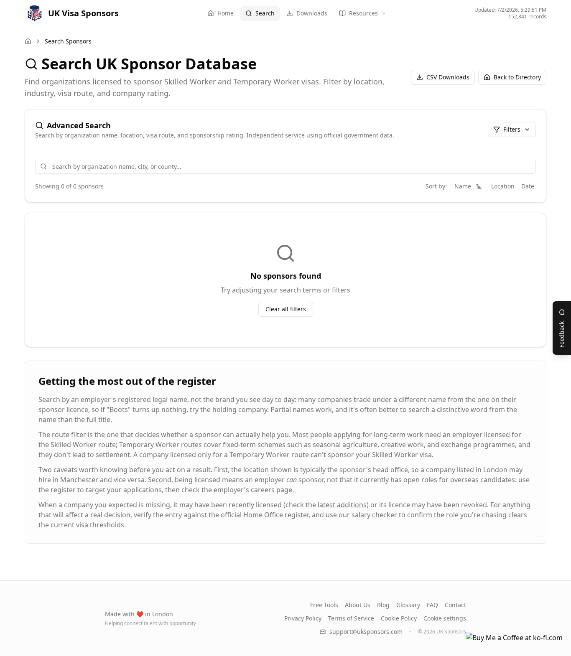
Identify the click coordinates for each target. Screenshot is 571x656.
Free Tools (324, 605)
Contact (455, 605)
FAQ (432, 605)
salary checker (374, 514)
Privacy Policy (302, 618)
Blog (383, 605)
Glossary (408, 605)
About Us (357, 605)
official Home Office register (264, 514)
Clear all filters (285, 309)
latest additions (342, 504)
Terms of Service (351, 618)
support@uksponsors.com (366, 632)
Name (462, 186)
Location (503, 186)
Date (527, 186)
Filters (511, 129)
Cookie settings (444, 618)
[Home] (28, 41)
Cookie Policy (399, 618)
